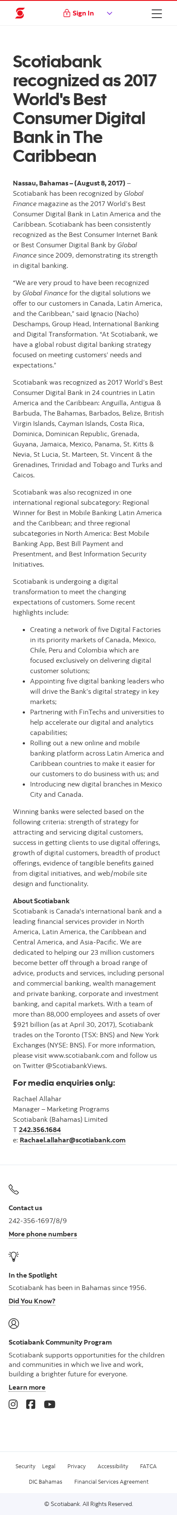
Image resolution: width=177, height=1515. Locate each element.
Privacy (76, 1466)
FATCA (148, 1466)
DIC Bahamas (45, 1481)
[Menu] (157, 13)
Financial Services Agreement (111, 1481)
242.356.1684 (40, 1129)
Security (25, 1466)
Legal (48, 1466)
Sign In (83, 13)
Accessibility (113, 1466)
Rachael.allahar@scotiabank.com (72, 1139)
